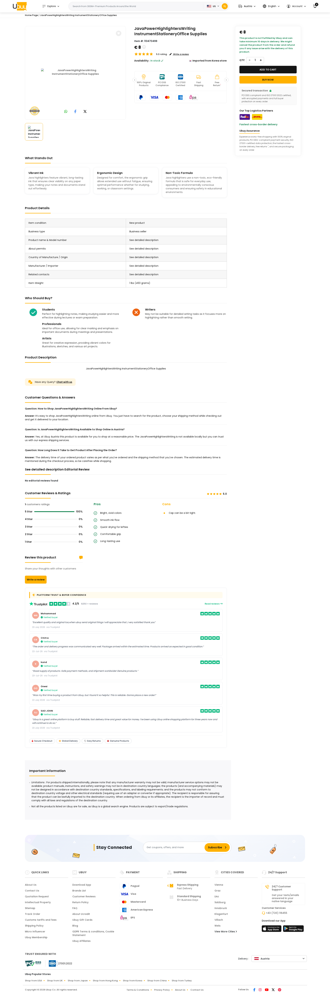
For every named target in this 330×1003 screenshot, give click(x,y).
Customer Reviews (84, 896)
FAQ (74, 908)
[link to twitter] (85, 112)
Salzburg (220, 902)
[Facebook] (254, 990)
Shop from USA (33, 980)
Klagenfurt (221, 914)
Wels (217, 925)
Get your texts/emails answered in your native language (285, 898)
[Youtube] (266, 990)
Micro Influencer (35, 931)
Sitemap (30, 908)
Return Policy (80, 902)
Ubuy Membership (36, 937)
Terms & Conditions (137, 989)
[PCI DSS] (33, 963)
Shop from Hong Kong (105, 980)
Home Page (31, 15)
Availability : (142, 60)
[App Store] (272, 929)
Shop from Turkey (182, 980)
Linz (216, 896)
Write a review (36, 579)
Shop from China (157, 980)
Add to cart (268, 69)
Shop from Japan (78, 980)
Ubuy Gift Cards (82, 920)
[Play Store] (293, 929)
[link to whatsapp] (65, 112)
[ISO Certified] (58, 963)
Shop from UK (55, 980)
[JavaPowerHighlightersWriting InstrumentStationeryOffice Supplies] (75, 72)
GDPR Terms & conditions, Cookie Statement (93, 933)
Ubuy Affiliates (81, 941)
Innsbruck (220, 908)
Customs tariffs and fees (41, 920)
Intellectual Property (38, 902)
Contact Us (32, 890)
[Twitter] (273, 990)
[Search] (225, 6)
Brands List (79, 890)
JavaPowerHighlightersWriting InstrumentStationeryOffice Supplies (78, 15)
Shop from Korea (132, 980)
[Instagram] (260, 990)
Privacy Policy (162, 989)
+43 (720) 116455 (276, 913)
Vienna (218, 884)
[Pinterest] (280, 990)
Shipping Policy (34, 925)
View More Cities (225, 931)
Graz (217, 890)
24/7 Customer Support (281, 888)
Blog (75, 925)
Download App (81, 884)
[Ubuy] (20, 6)
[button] (247, 6)
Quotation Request (37, 896)
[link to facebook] (75, 112)
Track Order (32, 914)
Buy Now (268, 79)
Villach (218, 920)
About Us (30, 884)
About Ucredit (81, 914)
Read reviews (212, 603)
